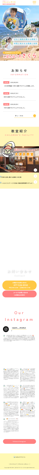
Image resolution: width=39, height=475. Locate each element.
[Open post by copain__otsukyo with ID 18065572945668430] (11, 392)
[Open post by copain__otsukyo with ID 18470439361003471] (27, 392)
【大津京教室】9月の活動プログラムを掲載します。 (19, 86)
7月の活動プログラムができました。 (15, 108)
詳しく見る (19, 116)
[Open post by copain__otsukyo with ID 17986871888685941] (27, 409)
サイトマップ (13, 464)
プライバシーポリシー (23, 464)
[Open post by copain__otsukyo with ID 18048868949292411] (19, 351)
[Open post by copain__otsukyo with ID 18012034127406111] (11, 426)
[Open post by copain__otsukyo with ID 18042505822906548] (11, 409)
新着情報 (6, 82)
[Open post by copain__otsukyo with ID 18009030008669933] (11, 376)
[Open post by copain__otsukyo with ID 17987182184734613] (27, 376)
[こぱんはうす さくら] (10, 2)
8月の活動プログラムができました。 (15, 97)
